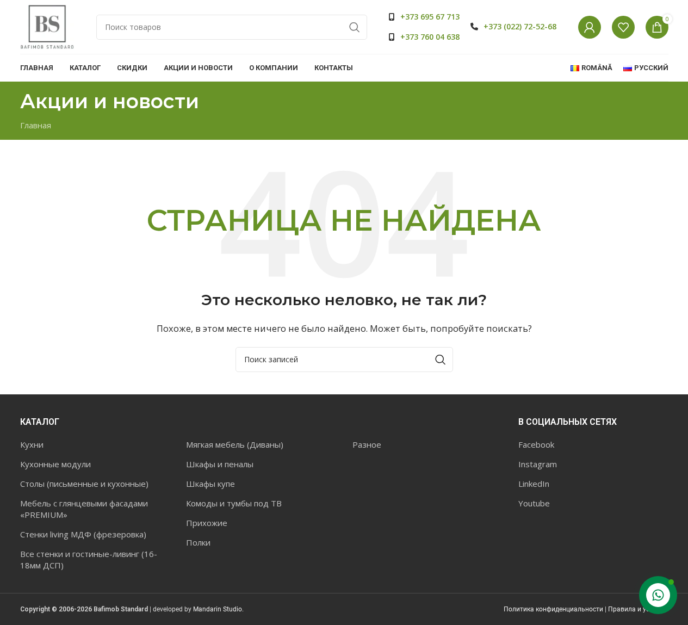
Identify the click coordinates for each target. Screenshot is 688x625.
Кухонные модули (55, 464)
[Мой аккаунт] (589, 27)
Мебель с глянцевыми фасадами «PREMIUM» (84, 509)
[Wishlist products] (623, 27)
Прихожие (206, 522)
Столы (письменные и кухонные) (84, 483)
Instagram (537, 464)
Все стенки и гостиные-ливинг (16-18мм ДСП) (88, 559)
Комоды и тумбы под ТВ (234, 503)
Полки (198, 542)
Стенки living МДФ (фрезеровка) (83, 534)
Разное (366, 444)
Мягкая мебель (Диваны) (234, 444)
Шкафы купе (210, 483)
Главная (35, 125)
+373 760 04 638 (430, 37)
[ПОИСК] (354, 27)
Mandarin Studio (217, 609)
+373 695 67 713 (430, 16)
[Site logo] (47, 26)
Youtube (534, 503)
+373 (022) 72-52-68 (520, 26)
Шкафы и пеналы (219, 464)
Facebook (536, 444)
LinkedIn (533, 483)
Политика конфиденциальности (553, 609)
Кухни (32, 444)
